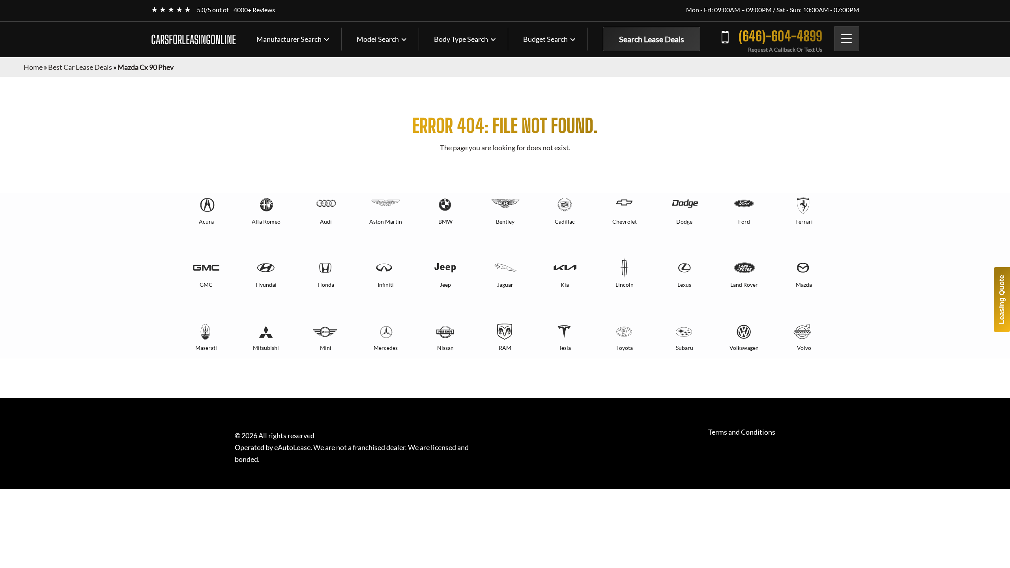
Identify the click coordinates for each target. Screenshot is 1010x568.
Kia (565, 284)
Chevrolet (624, 221)
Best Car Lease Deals (80, 67)
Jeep (445, 284)
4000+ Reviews (254, 9)
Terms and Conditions (741, 432)
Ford (744, 221)
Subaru (684, 347)
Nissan (445, 347)
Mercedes (386, 347)
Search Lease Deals (651, 39)
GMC (206, 284)
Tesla (565, 347)
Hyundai (266, 284)
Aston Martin (385, 221)
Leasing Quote (1002, 299)
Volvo (804, 347)
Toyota (624, 347)
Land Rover (744, 284)
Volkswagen (744, 347)
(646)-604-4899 (780, 36)
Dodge (684, 221)
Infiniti (386, 284)
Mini (325, 347)
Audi (326, 221)
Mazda (804, 284)
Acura (206, 221)
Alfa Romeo (266, 221)
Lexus (684, 284)
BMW (445, 221)
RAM (505, 347)
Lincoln (624, 284)
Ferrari (804, 221)
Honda (326, 284)
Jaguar (505, 284)
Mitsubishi (266, 347)
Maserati (206, 347)
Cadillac (565, 221)
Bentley (505, 221)
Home (33, 67)
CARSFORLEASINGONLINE (193, 39)
